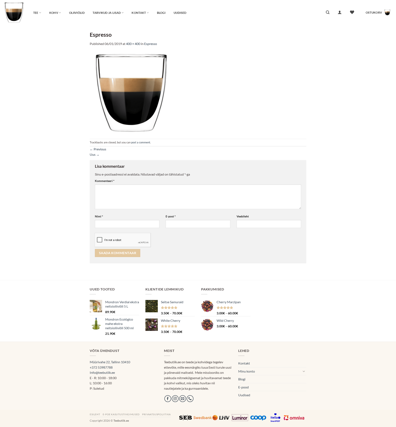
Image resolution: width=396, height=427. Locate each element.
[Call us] (190, 398)
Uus (94, 154)
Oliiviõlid (77, 12)
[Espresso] (131, 92)
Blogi (161, 12)
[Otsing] (328, 12)
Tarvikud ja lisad (107, 12)
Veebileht (243, 216)
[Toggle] (303, 371)
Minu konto (246, 371)
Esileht (95, 414)
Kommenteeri (104, 181)
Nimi (99, 216)
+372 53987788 (101, 367)
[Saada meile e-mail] (182, 398)
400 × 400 (133, 44)
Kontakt (139, 12)
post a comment (140, 142)
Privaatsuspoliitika (156, 414)
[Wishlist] (352, 12)
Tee (35, 12)
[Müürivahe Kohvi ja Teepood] (14, 12)
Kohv (53, 12)
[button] (339, 12)
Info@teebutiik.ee (102, 372)
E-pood (243, 387)
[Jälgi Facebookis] (167, 398)
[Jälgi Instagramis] (175, 398)
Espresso (150, 44)
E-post (171, 216)
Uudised (180, 12)
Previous (98, 149)
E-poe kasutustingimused (121, 414)
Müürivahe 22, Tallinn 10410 (110, 362)
